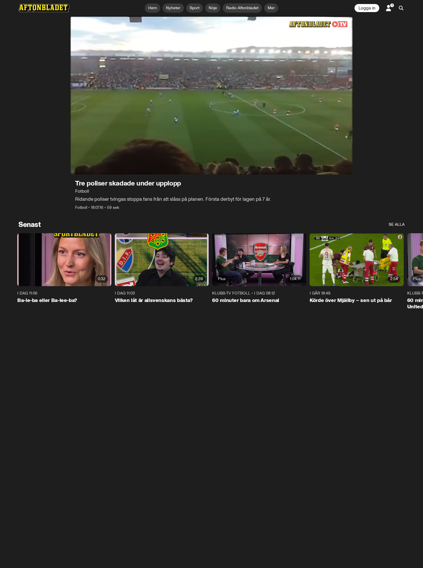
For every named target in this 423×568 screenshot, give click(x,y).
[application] (211, 95)
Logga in (367, 8)
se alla (397, 224)
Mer (271, 7)
